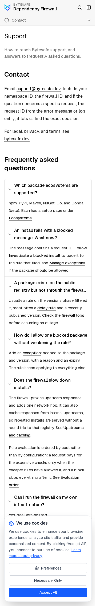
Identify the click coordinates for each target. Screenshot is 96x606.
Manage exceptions (67, 262)
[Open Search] (79, 7)
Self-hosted (36, 514)
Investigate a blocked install (34, 255)
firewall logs (73, 315)
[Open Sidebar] (88, 7)
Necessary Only (48, 580)
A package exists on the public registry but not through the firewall (50, 286)
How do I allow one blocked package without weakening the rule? (50, 338)
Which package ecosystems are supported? (46, 189)
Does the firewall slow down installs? (42, 383)
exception (32, 352)
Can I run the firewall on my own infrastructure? (46, 501)
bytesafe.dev (17, 139)
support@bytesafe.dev (39, 89)
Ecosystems (20, 217)
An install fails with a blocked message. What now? (43, 234)
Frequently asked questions (31, 163)
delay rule (46, 307)
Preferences (51, 568)
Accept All (48, 592)
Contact (16, 74)
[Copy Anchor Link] (33, 74)
